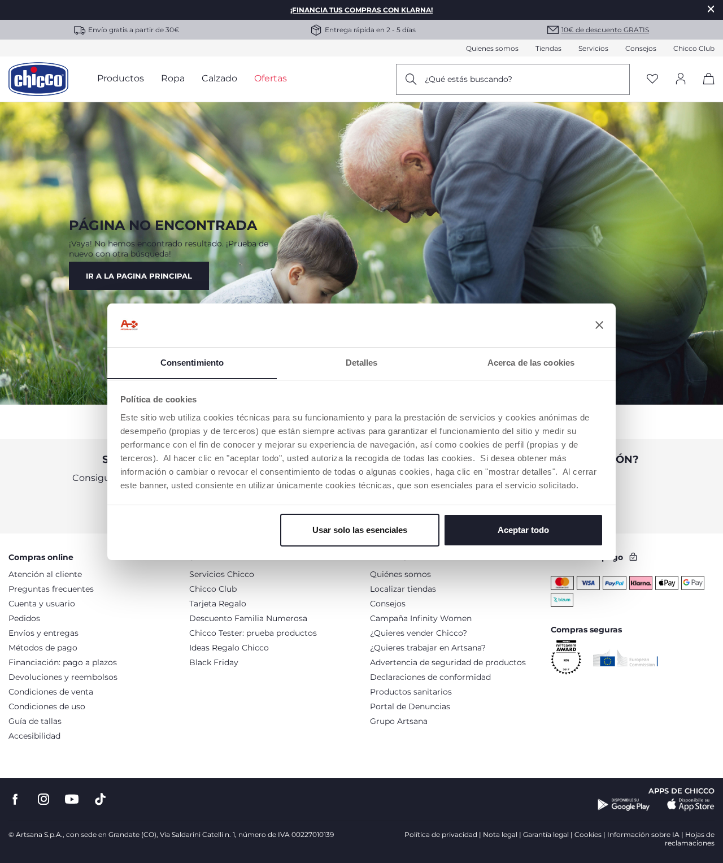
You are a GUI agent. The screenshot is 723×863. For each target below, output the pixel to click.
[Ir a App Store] (691, 805)
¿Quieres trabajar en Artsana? (428, 648)
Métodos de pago (42, 648)
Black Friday (213, 662)
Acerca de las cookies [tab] (530, 362)
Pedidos (24, 618)
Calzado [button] (219, 78)
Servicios (593, 48)
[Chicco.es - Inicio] (38, 79)
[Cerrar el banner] (599, 325)
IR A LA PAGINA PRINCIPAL (139, 275)
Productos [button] (120, 78)
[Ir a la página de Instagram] (43, 799)
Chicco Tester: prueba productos (253, 633)
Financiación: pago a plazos (62, 662)
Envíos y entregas (43, 633)
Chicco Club (694, 48)
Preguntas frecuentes (51, 589)
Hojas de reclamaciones (690, 838)
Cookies (588, 834)
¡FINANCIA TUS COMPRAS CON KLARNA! (361, 10)
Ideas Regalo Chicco (229, 648)
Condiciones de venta (50, 692)
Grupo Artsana (399, 721)
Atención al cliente (45, 574)
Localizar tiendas (403, 589)
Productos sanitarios (411, 692)
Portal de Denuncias (410, 706)
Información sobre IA (643, 834)
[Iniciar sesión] (680, 79)
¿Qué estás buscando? (468, 79)
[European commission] (625, 657)
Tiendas (548, 48)
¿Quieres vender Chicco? (418, 633)
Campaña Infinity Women (421, 618)
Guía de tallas (35, 721)
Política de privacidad (440, 834)
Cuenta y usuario (41, 604)
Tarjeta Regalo (217, 604)
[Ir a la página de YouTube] (72, 799)
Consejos (640, 48)
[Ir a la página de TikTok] (100, 799)
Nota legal (500, 834)
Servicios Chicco (221, 574)
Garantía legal (546, 834)
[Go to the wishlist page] (652, 79)
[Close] (711, 9)
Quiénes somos (400, 574)
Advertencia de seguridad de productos (448, 662)
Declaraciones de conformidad (430, 677)
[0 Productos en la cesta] (705, 88)
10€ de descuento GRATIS (605, 29)
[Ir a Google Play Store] (624, 805)
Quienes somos (492, 48)
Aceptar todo (523, 530)
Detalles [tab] (362, 362)
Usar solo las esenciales (359, 530)
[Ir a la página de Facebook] (15, 799)
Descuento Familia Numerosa (248, 618)
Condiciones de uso (46, 706)
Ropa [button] (173, 78)
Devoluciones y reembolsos (62, 677)
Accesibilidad (34, 736)
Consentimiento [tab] (192, 362)
